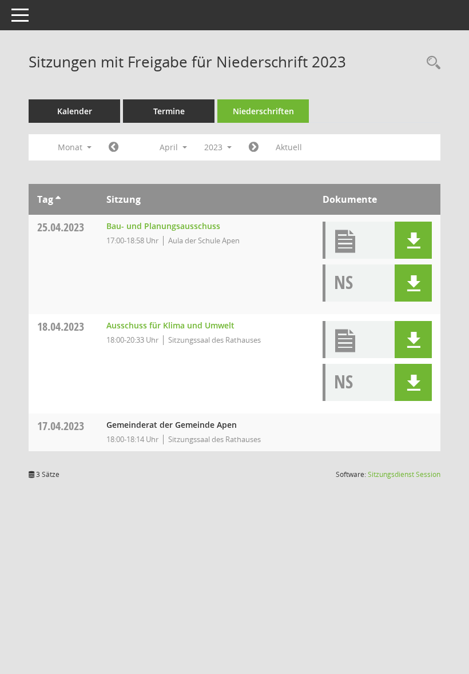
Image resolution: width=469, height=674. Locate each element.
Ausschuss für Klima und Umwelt (170, 325)
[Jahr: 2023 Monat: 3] (113, 147)
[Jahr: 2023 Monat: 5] (253, 147)
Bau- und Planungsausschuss (163, 225)
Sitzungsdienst (404, 474)
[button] (413, 240)
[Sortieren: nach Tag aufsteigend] (58, 199)
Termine (169, 111)
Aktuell (289, 147)
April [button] (170, 147)
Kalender (74, 111)
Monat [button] (71, 147)
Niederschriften (263, 111)
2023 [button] (214, 147)
